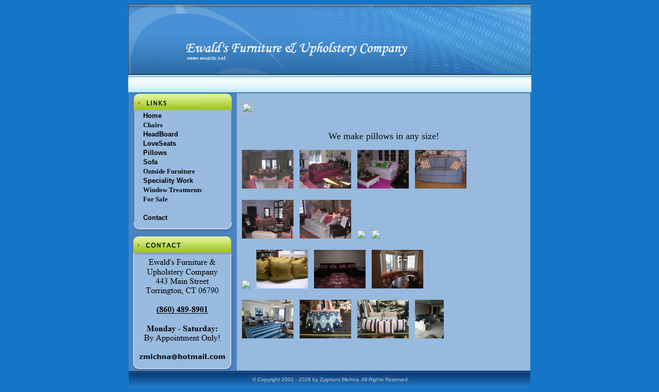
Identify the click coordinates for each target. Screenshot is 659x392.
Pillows (155, 153)
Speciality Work (168, 180)
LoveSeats (159, 143)
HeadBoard (160, 134)
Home (152, 116)
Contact (155, 217)
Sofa (150, 162)
